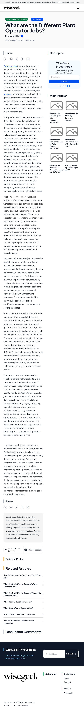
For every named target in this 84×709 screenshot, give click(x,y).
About (66, 678)
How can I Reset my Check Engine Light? (71, 167)
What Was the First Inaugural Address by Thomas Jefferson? (55, 118)
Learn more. (75, 2)
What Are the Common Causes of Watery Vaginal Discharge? (56, 144)
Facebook (68, 693)
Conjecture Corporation (27, 702)
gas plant (8, 94)
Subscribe (64, 81)
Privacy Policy (8, 705)
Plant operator (10, 66)
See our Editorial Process (14, 549)
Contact (67, 682)
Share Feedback (35, 550)
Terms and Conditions (21, 705)
